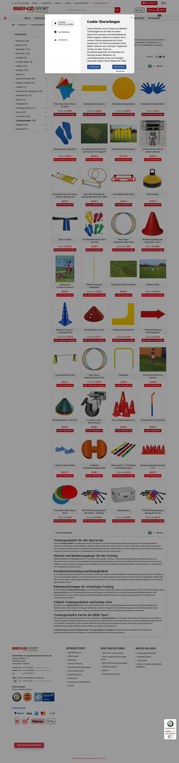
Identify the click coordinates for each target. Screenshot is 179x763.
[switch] (170, 736)
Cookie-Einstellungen (64, 23)
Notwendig (62, 32)
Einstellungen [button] (94, 67)
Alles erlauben (119, 67)
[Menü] (174, 720)
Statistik (60, 40)
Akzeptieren (120, 71)
